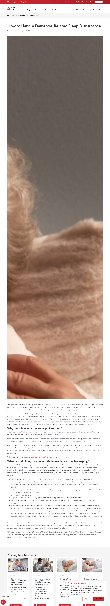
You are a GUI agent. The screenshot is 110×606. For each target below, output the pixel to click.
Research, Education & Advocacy (80, 10)
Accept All (99, 599)
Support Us (96, 10)
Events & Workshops (52, 10)
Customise (76, 599)
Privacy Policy (76, 594)
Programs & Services (34, 10)
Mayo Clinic (21, 432)
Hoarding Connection (78, 2)
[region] (88, 591)
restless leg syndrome (77, 441)
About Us (63, 2)
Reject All (87, 599)
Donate (99, 2)
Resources (64, 10)
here (33, 537)
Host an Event (89, 2)
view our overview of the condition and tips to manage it (51, 457)
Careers (70, 2)
